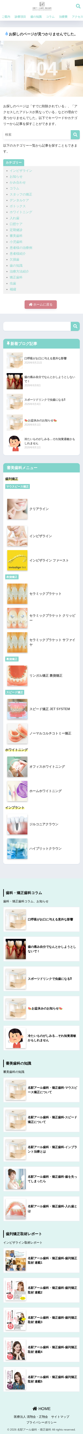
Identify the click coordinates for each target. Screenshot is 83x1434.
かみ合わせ (18, 182)
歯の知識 (36, 16)
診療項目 (20, 16)
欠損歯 (14, 259)
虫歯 (13, 283)
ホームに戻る (42, 304)
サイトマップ (60, 1416)
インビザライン (21, 170)
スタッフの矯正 (21, 194)
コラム (50, 16)
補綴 (13, 289)
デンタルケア (19, 200)
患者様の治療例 (21, 247)
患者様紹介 (18, 253)
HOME (44, 1408)
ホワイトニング (21, 212)
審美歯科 (16, 235)
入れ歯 (14, 218)
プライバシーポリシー (41, 1422)
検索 (75, 326)
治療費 (63, 16)
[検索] (75, 134)
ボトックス (18, 206)
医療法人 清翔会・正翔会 (31, 1416)
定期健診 (16, 230)
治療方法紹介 (19, 271)
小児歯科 (16, 242)
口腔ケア (16, 224)
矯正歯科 (16, 277)
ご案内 (6, 16)
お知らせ (16, 176)
